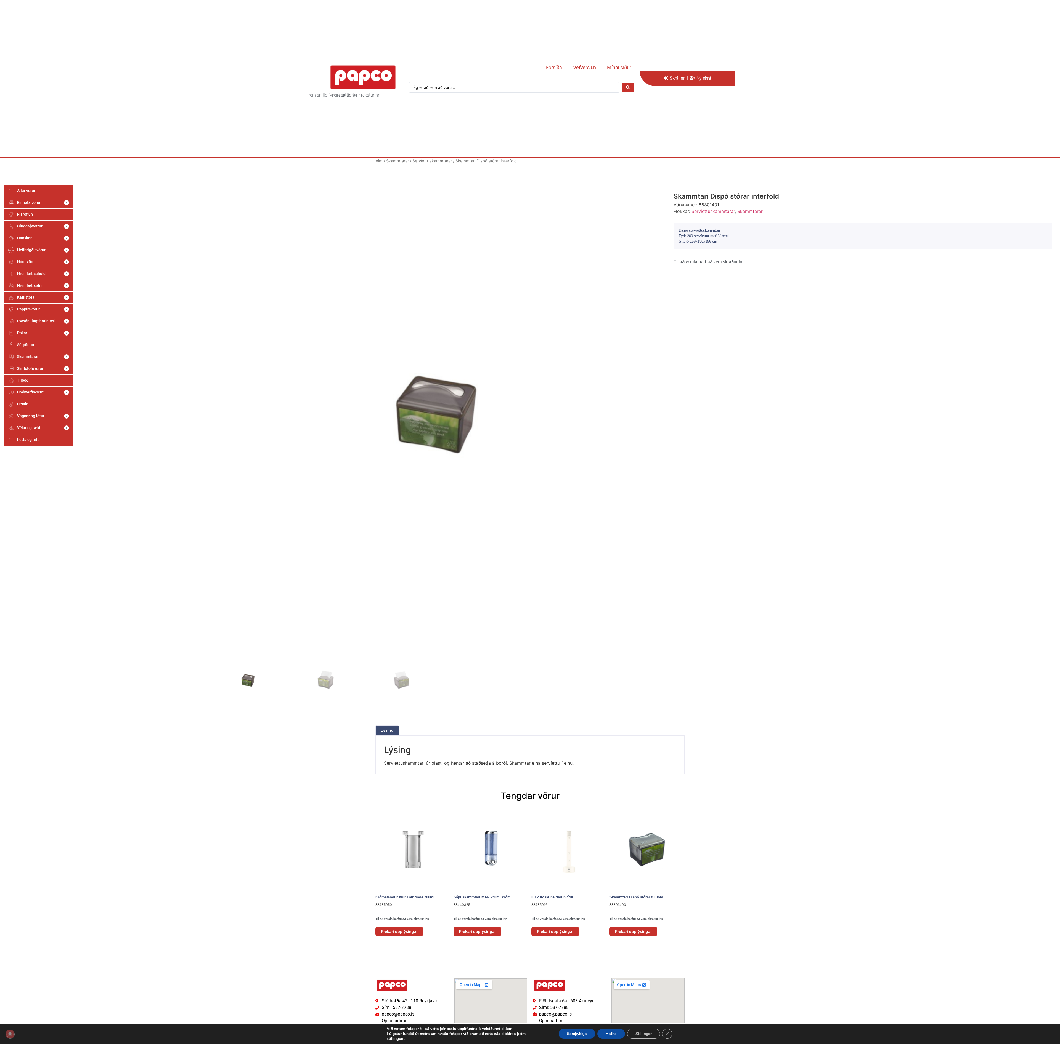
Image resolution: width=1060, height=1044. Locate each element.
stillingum (395, 1038)
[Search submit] (628, 87)
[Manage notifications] (10, 1034)
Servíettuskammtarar (432, 161)
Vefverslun (584, 67)
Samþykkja (577, 1033)
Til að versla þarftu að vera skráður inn (402, 919)
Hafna (611, 1033)
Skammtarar (397, 161)
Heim (378, 161)
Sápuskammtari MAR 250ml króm (482, 897)
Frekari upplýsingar (399, 931)
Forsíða (554, 67)
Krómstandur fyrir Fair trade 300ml (404, 897)
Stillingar (643, 1033)
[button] (38, 202)
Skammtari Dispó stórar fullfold (636, 897)
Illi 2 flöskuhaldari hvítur (552, 897)
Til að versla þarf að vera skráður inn (709, 261)
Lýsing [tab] (387, 730)
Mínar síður (619, 67)
